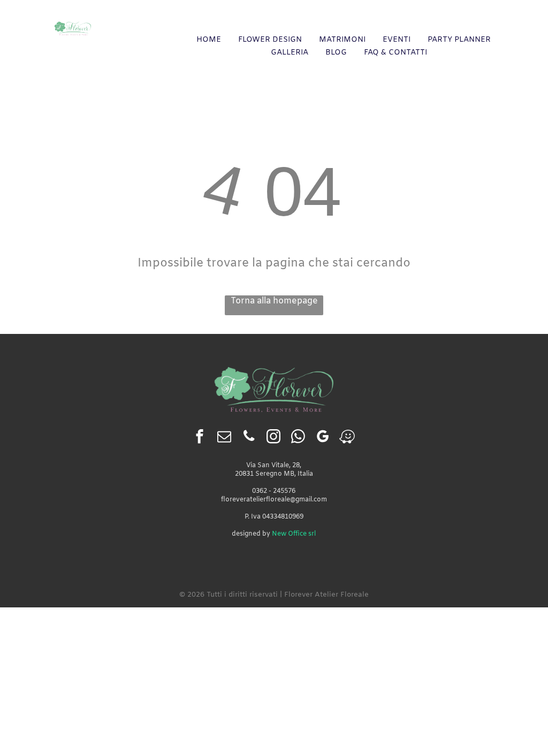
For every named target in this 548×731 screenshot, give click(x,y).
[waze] (347, 438)
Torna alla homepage (274, 301)
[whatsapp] (297, 438)
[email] (224, 438)
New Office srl (294, 534)
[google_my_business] (322, 438)
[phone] (248, 438)
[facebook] (199, 438)
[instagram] (273, 438)
